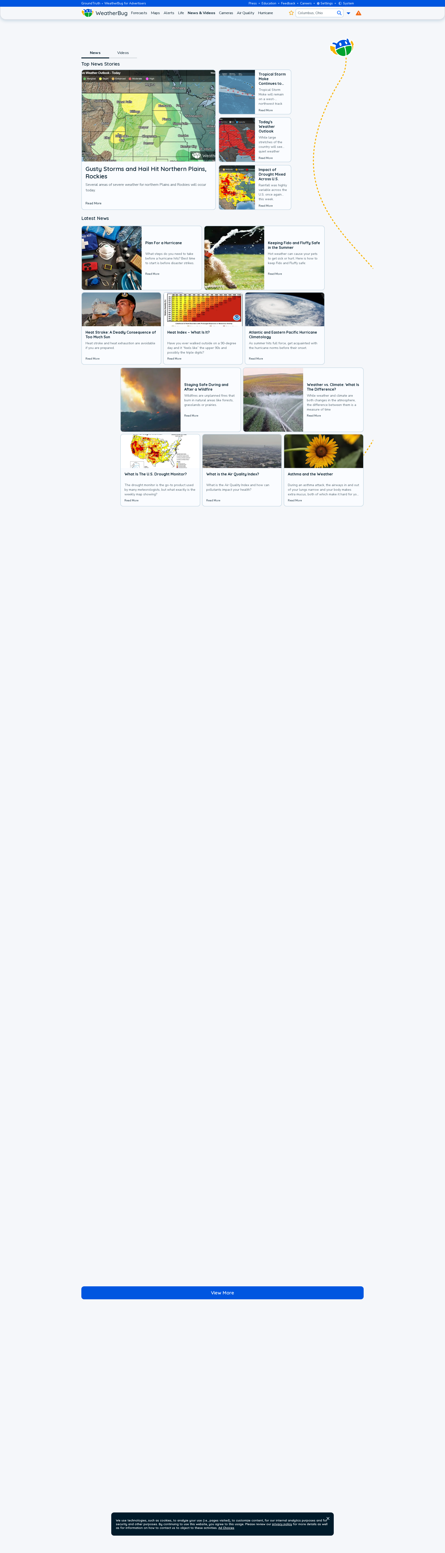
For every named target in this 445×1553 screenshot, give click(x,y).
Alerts (169, 13)
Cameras (226, 13)
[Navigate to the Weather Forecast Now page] (104, 13)
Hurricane (265, 13)
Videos (123, 52)
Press (253, 3)
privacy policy (282, 1524)
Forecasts (139, 13)
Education (269, 3)
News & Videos (201, 13)
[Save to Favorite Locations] (291, 13)
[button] (328, 1518)
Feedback (288, 3)
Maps (155, 13)
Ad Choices (226, 1528)
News (95, 52)
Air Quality (245, 13)
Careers (306, 3)
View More (222, 1293)
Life (181, 13)
